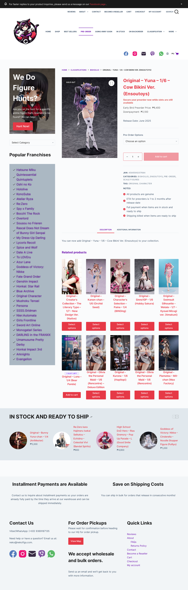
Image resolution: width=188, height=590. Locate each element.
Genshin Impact (27, 281)
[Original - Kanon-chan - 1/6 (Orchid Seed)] (96, 276)
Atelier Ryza (24, 199)
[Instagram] (135, 53)
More (171, 31)
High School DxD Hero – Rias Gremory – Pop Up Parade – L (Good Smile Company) (126, 436)
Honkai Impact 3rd (29, 349)
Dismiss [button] (181, 4)
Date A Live (24, 252)
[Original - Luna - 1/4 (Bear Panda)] (72, 352)
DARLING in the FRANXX (33, 335)
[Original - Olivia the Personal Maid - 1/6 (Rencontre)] (144, 352)
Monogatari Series (29, 330)
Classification (154, 31)
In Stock (120, 31)
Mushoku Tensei (27, 301)
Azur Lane (23, 262)
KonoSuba (23, 194)
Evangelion (24, 359)
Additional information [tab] (129, 230)
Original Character (140, 183)
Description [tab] (106, 230)
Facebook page (98, 4)
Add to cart (161, 156)
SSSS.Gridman (26, 310)
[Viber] (152, 53)
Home (48, 31)
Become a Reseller (113, 12)
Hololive (22, 189)
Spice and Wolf (26, 247)
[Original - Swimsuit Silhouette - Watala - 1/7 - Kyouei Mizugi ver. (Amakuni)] (169, 276)
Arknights (23, 354)
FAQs (133, 541)
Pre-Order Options (133, 135)
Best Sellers (70, 31)
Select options (72, 326)
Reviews (71, 12)
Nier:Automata (26, 315)
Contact (96, 12)
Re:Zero (21, 204)
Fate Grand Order (28, 276)
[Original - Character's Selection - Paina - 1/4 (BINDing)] (120, 276)
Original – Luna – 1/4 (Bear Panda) (72, 380)
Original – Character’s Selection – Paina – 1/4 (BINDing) (120, 303)
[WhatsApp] (161, 53)
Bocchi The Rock (28, 213)
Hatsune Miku (26, 170)
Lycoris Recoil (26, 242)
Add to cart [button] (72, 394)
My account (155, 12)
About (82, 12)
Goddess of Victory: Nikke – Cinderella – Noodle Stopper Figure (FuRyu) (169, 436)
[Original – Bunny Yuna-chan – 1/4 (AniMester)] (18, 440)
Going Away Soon (103, 31)
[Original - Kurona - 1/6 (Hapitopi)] (120, 352)
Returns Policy (139, 545)
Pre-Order (86, 31)
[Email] (143, 53)
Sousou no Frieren (29, 223)
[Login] (167, 53)
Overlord (22, 218)
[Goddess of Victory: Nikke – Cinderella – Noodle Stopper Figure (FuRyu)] (148, 440)
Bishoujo (143, 176)
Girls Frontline (26, 320)
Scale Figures (131, 179)
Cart (128, 12)
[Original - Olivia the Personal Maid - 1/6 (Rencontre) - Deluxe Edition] (96, 352)
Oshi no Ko (23, 184)
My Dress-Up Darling (30, 238)
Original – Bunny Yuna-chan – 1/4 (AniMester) (39, 436)
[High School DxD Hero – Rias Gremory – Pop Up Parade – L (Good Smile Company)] (105, 440)
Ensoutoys (156, 176)
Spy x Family (25, 208)
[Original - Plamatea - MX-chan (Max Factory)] (169, 352)
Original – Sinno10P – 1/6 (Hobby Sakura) (144, 300)
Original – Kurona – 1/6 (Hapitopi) (120, 376)
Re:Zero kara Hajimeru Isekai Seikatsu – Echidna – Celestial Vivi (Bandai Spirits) (82, 436)
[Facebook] (126, 53)
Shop (57, 31)
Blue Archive (25, 291)
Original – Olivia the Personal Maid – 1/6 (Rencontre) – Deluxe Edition (96, 380)
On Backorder (136, 31)
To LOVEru (23, 257)
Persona (22, 306)
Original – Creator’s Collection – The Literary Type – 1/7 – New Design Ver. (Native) (71, 307)
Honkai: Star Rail (27, 286)
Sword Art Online (28, 325)
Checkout (140, 12)
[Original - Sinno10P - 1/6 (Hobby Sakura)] (144, 276)
